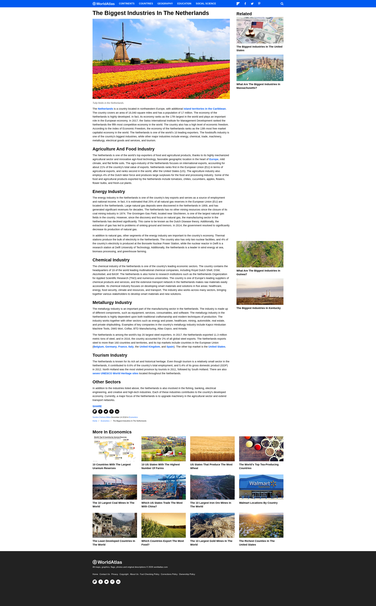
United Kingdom (150, 346)
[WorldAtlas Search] (282, 3)
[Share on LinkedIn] (117, 411)
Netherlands (105, 108)
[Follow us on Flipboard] (95, 582)
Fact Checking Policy (149, 574)
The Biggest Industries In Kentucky (258, 308)
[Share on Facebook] (100, 411)
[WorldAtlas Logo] (105, 3)
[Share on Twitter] (106, 411)
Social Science (206, 3)
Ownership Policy (187, 574)
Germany (111, 346)
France (122, 346)
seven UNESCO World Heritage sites (115, 373)
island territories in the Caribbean (205, 108)
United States (216, 346)
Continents (127, 3)
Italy (131, 346)
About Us (134, 574)
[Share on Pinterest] (111, 411)
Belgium (98, 346)
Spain (170, 346)
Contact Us (105, 574)
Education (184, 3)
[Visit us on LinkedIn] (118, 582)
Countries (146, 3)
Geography (165, 3)
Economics (133, 417)
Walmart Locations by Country (258, 502)
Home (95, 574)
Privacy (114, 574)
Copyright (124, 574)
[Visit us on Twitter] (106, 582)
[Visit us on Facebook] (100, 582)
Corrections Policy (169, 574)
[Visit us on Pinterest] (112, 582)
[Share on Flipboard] (95, 411)
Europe (213, 159)
